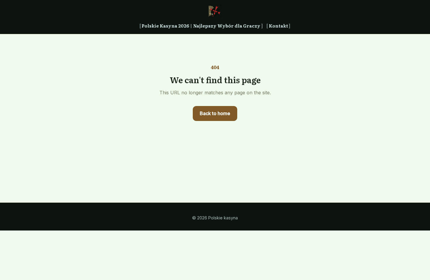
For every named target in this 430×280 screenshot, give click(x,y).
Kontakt (278, 25)
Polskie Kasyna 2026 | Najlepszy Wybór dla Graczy (201, 25)
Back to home (215, 113)
